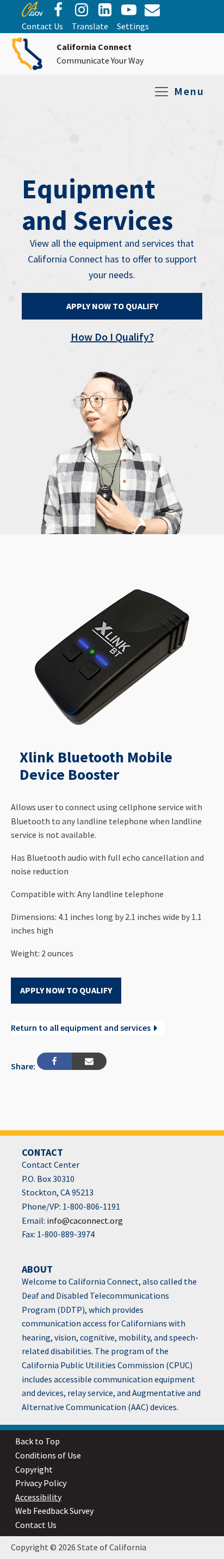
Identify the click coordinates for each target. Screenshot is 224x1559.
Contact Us (42, 26)
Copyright (34, 1469)
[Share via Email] (89, 1061)
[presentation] (32, 13)
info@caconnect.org (84, 1220)
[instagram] (81, 9)
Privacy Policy (40, 1482)
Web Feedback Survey (54, 1510)
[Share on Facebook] (54, 1061)
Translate (90, 26)
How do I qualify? (112, 336)
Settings (133, 26)
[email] (105, 9)
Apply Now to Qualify (112, 305)
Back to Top (37, 1441)
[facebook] (58, 9)
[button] (88, 1028)
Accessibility (38, 1497)
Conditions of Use (48, 1455)
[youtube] (128, 9)
